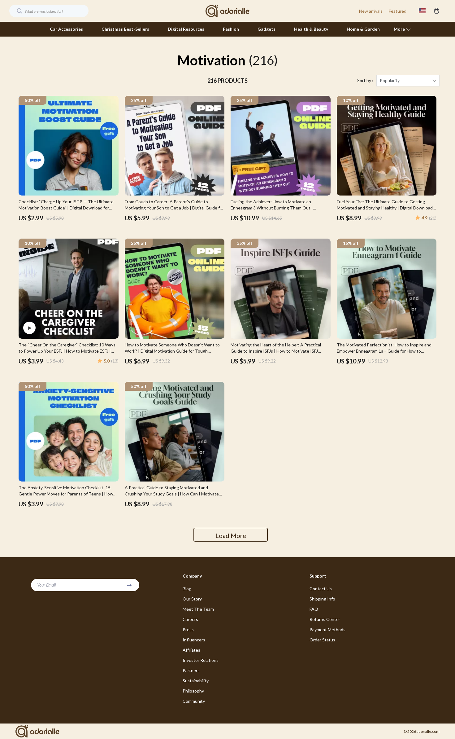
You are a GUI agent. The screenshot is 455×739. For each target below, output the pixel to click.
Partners (191, 670)
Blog (187, 588)
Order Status (322, 639)
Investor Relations (201, 660)
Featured (397, 11)
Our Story (192, 598)
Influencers (194, 639)
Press (188, 629)
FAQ (314, 609)
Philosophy (193, 690)
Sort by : (365, 80)
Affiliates (191, 650)
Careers (190, 619)
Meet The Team (198, 609)
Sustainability (196, 680)
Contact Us (321, 588)
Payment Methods (327, 629)
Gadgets (266, 29)
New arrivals (371, 11)
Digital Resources (186, 29)
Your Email (46, 584)
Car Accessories (66, 29)
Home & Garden (363, 29)
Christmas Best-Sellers (125, 29)
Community (194, 701)
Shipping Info (322, 598)
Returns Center (325, 619)
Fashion (231, 29)
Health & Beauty (311, 29)
